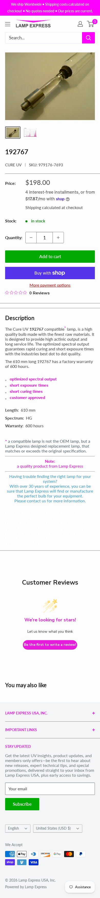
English (13, 828)
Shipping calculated (43, 207)
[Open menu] (7, 24)
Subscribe (22, 804)
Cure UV (13, 164)
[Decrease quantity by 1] (31, 237)
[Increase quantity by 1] (58, 237)
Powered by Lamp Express (26, 887)
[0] (90, 24)
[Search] (88, 37)
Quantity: (13, 237)
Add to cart (50, 256)
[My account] (80, 24)
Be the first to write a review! (50, 644)
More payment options (50, 285)
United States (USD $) (53, 828)
